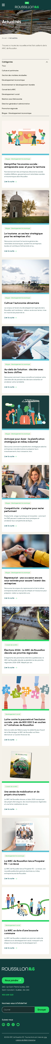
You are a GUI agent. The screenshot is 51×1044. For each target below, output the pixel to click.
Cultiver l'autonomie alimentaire (21, 303)
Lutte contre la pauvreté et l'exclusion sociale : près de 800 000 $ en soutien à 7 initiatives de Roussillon (25, 722)
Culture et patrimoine (10, 71)
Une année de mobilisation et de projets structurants (21, 793)
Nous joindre (11, 980)
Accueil (4, 38)
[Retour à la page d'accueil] (27, 5)
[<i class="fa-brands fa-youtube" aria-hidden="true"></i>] (18, 1024)
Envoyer (42, 1009)
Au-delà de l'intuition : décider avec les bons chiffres (23, 371)
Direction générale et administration (16, 104)
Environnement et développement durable (18, 85)
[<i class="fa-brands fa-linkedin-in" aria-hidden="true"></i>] (8, 1024)
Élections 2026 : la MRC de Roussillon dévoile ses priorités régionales (24, 651)
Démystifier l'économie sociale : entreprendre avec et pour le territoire (24, 165)
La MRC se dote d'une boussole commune (21, 932)
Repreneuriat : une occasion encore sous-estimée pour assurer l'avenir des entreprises (24, 580)
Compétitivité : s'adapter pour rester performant (24, 510)
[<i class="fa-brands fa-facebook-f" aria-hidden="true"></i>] (3, 1024)
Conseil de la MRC (9, 90)
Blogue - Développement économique (16, 113)
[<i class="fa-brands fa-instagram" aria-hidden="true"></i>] (13, 1024)
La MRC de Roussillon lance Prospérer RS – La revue (24, 862)
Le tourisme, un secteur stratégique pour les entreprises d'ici (23, 235)
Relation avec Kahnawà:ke (12, 99)
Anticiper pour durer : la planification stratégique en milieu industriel (24, 440)
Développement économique (13, 80)
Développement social (10, 94)
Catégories (7, 62)
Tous (4, 66)
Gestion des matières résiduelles (14, 75)
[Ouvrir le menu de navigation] (3, 5)
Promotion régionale (10, 109)
